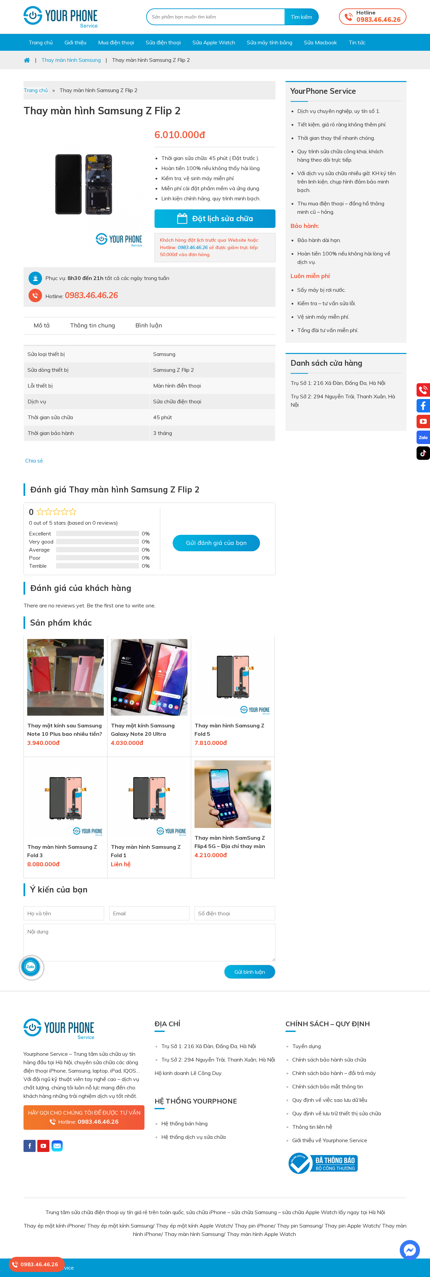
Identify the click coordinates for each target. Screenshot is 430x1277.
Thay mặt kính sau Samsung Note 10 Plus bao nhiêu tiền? (64, 729)
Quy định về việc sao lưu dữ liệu (329, 1099)
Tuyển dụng (306, 1046)
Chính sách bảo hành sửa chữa (329, 1059)
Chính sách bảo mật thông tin (327, 1086)
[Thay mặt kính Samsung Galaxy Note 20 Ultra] (149, 717)
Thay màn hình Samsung (194, 1234)
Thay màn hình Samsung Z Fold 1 (146, 851)
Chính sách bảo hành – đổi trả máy (334, 1073)
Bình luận (148, 325)
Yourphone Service (60, 17)
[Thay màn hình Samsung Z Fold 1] (149, 838)
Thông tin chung (92, 325)
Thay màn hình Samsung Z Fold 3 (62, 851)
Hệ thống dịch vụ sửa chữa (193, 1136)
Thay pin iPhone (254, 1225)
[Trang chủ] (27, 59)
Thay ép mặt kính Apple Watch (193, 1225)
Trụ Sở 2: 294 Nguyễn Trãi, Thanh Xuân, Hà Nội (218, 1059)
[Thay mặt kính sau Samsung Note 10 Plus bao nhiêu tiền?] (65, 717)
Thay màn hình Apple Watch (262, 1234)
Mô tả (42, 325)
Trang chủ (36, 90)
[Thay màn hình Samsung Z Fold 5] (233, 717)
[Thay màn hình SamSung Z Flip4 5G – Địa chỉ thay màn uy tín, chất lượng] (233, 829)
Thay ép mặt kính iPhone (54, 1225)
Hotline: (88, 1121)
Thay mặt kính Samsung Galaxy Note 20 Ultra (143, 729)
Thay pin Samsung (299, 1225)
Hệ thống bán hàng (184, 1123)
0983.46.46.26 (378, 20)
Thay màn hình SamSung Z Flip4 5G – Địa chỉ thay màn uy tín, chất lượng (230, 842)
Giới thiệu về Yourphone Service (329, 1140)
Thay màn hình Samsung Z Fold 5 (229, 729)
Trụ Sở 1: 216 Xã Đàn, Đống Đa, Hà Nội (208, 1046)
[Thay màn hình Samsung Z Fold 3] (65, 838)
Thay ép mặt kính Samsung (120, 1225)
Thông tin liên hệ (312, 1126)
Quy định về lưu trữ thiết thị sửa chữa (336, 1113)
